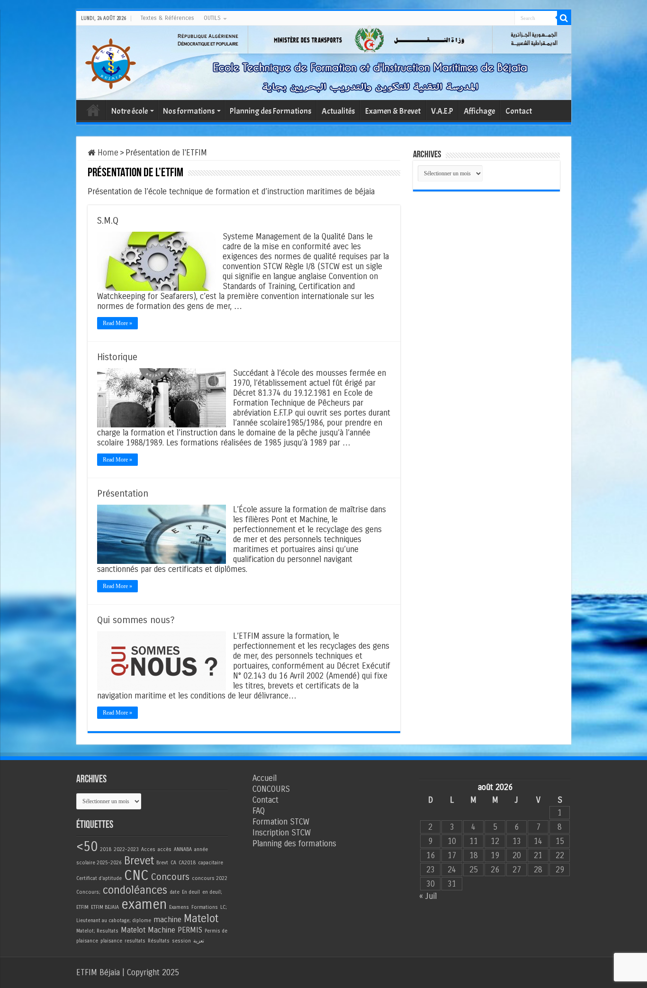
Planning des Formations (270, 111)
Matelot (201, 918)
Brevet (139, 860)
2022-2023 (126, 849)
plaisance (111, 941)
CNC (136, 875)
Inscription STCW (281, 833)
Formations (204, 907)
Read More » (117, 323)
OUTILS (212, 18)
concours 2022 (209, 878)
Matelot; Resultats (97, 931)
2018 (105, 849)
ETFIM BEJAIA (105, 907)
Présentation (122, 493)
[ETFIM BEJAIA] (110, 62)
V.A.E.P (442, 111)
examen (144, 904)
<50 (87, 846)
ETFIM (82, 907)
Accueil (93, 110)
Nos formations (189, 111)
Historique (117, 357)
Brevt (162, 863)
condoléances (135, 890)
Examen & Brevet (393, 111)
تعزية (198, 941)
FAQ (258, 811)
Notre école (129, 111)
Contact (518, 111)
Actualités (338, 111)
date (175, 892)
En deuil (191, 892)
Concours (170, 876)
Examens (179, 907)
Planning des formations (294, 844)
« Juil (428, 896)
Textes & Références (167, 18)
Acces (148, 849)
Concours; (88, 892)
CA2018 (187, 863)
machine (167, 919)
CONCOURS (271, 789)
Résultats (159, 941)
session (181, 941)
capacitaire (210, 863)
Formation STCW (280, 822)
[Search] (564, 18)
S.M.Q (107, 220)
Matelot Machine (148, 929)
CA (173, 863)
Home (106, 153)
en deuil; (212, 892)
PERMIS (190, 929)
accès (164, 849)
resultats (135, 941)
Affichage (479, 111)
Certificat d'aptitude (99, 878)
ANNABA (183, 849)
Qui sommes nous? (136, 620)
